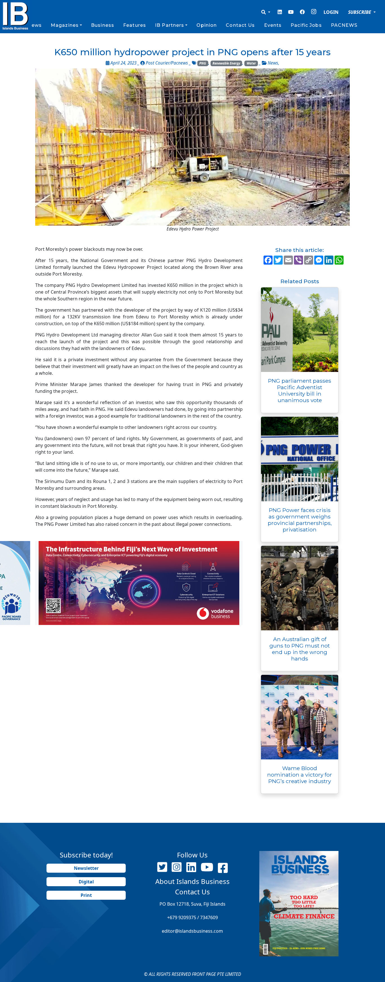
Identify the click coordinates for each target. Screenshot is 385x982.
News (34, 25)
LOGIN (331, 12)
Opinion (206, 25)
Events (273, 25)
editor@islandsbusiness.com (192, 931)
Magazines (65, 25)
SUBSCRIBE (360, 12)
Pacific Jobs (306, 25)
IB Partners (169, 25)
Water (251, 63)
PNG (202, 63)
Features (134, 25)
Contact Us (240, 25)
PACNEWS (344, 25)
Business (102, 25)
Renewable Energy (226, 63)
